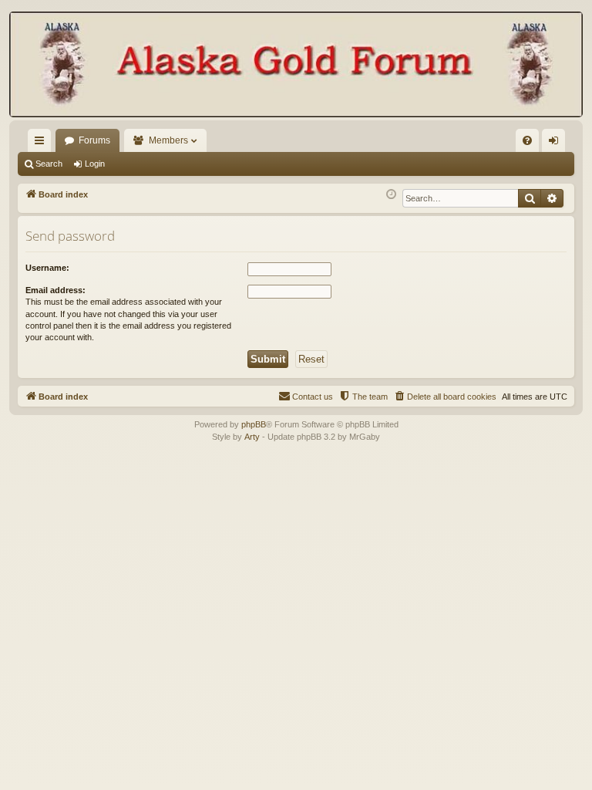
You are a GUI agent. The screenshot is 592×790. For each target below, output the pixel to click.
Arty (252, 436)
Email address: (55, 290)
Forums (94, 140)
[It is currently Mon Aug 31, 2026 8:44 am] (391, 195)
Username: (47, 267)
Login (95, 163)
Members (168, 140)
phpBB (253, 424)
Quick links (42, 143)
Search (48, 163)
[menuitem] (527, 140)
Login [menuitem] (556, 143)
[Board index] (296, 66)
